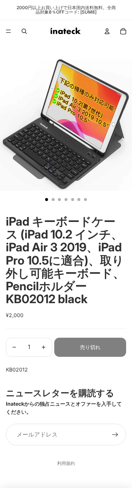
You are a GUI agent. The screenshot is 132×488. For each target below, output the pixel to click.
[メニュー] (8, 31)
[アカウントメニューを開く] (107, 31)
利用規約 (66, 463)
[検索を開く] (24, 31)
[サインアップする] (115, 434)
